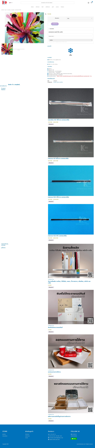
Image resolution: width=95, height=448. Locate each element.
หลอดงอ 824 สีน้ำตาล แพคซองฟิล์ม (58, 197)
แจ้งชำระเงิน (48, 6)
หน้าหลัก (2, 9)
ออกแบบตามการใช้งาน (54, 372)
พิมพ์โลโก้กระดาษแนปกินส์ (55, 327)
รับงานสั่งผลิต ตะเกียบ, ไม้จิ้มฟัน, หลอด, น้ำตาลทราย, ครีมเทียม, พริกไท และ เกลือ (69, 282)
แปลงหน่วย (52, 28)
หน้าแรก (32, 6)
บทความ (57, 6)
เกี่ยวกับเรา (37, 6)
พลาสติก (12, 9)
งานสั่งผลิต (50, 279)
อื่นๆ (53, 279)
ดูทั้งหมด (3, 247)
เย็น (70, 55)
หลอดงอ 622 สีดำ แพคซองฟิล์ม (57, 236)
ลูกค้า (53, 6)
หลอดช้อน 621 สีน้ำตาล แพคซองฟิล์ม (58, 120)
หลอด (6, 9)
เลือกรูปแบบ (57, 18)
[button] (46, 14)
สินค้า (42, 6)
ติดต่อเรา (62, 6)
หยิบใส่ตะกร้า (55, 23)
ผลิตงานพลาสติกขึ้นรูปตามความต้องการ (59, 416)
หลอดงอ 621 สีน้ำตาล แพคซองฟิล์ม (58, 158)
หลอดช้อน (9, 9)
